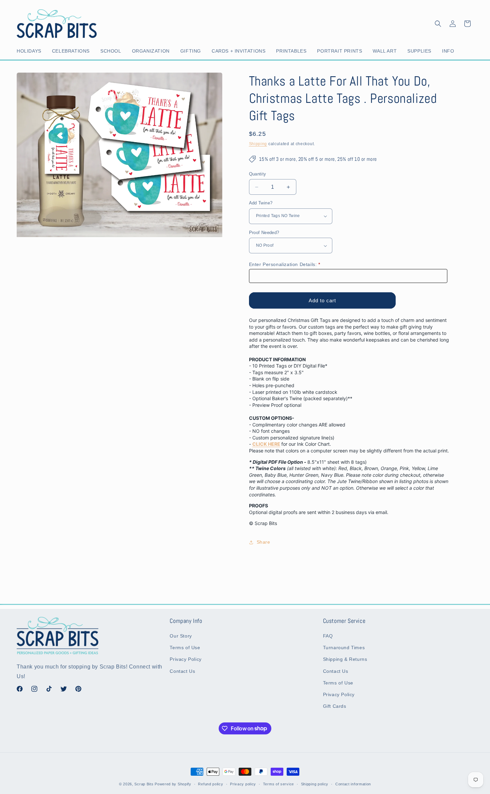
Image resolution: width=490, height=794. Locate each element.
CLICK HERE (266, 444)
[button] (30, 51)
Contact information (353, 784)
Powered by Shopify (173, 784)
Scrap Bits (143, 784)
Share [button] (263, 542)
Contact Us (182, 671)
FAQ (328, 636)
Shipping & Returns (345, 659)
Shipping (258, 143)
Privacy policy (243, 784)
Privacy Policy (185, 659)
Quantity (257, 173)
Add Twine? (261, 202)
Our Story (181, 636)
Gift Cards (334, 706)
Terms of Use (185, 647)
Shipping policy (315, 784)
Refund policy (210, 784)
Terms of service (278, 784)
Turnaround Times (344, 647)
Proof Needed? (264, 232)
